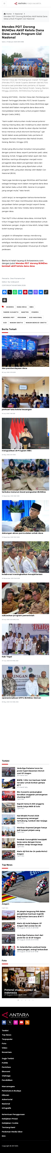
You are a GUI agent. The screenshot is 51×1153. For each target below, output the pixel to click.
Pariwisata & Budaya (11, 1091)
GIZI (5, 323)
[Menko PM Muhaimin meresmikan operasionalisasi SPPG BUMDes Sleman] (25, 680)
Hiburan (5, 1095)
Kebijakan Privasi (10, 1119)
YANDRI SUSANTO (10, 312)
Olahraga (6, 1076)
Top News (7, 865)
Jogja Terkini (8, 1058)
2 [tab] (22, 1000)
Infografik (6, 1108)
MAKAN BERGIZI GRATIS (36, 323)
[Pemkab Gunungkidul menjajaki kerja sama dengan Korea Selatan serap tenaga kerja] (8, 843)
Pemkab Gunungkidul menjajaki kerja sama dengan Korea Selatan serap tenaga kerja (32, 842)
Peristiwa (6, 1067)
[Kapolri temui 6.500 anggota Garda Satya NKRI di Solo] (8, 807)
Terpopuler (7, 1039)
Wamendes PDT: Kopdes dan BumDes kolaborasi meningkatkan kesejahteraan (22, 573)
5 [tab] (33, 1000)
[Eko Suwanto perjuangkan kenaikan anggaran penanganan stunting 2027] (8, 795)
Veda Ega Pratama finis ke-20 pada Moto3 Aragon (23, 902)
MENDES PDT (9, 317)
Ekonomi (6, 1071)
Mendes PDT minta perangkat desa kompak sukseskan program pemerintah (24, 614)
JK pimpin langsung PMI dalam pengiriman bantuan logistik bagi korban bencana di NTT (31, 914)
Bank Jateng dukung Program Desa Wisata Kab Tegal (23, 655)
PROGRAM (22, 317)
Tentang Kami (8, 1127)
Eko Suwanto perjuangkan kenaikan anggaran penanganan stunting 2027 (32, 794)
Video (4, 1048)
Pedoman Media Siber (12, 1132)
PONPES (35, 312)
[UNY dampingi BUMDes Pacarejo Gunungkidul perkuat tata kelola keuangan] (25, 392)
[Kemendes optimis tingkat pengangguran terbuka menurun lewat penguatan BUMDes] (25, 474)
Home (9, 14)
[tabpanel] (25, 982)
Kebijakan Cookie (10, 1123)
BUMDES (10, 307)
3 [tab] (25, 1000)
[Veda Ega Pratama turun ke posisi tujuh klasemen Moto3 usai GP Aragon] (8, 772)
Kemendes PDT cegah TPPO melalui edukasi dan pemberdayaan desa (24, 366)
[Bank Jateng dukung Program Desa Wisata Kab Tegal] (25, 639)
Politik (5, 1063)
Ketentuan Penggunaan (13, 1114)
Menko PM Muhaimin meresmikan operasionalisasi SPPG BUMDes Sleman (21, 696)
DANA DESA (22, 307)
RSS (4, 1136)
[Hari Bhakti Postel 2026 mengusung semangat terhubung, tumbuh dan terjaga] (8, 819)
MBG (32, 307)
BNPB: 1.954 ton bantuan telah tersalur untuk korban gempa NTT (31, 782)
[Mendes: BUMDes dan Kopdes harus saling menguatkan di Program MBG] (25, 433)
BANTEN (25, 312)
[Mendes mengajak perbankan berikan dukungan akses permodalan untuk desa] (25, 515)
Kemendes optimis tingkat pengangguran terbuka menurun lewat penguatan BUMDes (24, 490)
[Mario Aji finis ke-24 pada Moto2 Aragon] (8, 855)
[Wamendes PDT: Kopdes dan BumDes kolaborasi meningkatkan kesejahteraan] (25, 557)
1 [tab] (18, 1000)
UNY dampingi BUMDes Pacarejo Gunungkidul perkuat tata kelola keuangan (25, 408)
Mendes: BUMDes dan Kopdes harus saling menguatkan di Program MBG (23, 449)
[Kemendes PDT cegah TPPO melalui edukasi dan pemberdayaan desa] (25, 351)
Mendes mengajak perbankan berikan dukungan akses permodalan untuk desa (22, 531)
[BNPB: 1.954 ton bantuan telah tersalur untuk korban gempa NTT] (8, 783)
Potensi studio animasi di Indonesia (20, 991)
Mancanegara (8, 1086)
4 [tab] (29, 1000)
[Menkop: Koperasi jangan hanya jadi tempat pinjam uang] (8, 831)
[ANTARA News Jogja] (27, 3)
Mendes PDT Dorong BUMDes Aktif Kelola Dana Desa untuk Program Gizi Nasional (25, 17)
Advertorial (7, 1099)
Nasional (19, 14)
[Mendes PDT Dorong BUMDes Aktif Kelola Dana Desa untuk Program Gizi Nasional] (25, 886)
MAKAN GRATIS (16, 323)
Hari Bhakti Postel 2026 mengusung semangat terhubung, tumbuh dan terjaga (32, 818)
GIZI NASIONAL (35, 317)
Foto (4, 960)
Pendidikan (7, 1080)
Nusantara (7, 1052)
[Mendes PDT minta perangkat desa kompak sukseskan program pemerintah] (25, 598)
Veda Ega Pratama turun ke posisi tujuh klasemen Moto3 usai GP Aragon (30, 771)
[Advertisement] (25, 731)
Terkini (5, 761)
